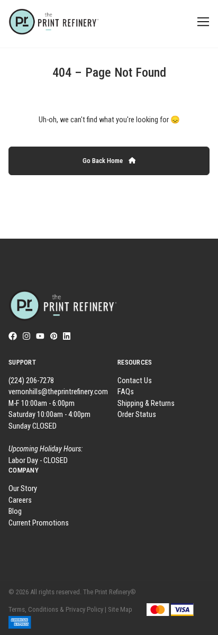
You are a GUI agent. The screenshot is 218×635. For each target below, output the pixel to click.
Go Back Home (103, 161)
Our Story (22, 488)
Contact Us (134, 380)
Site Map (120, 609)
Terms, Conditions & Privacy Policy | (57, 609)
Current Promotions (38, 523)
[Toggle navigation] (201, 22)
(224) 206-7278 (31, 380)
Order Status (136, 414)
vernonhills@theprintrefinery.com (58, 391)
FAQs (125, 391)
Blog (15, 511)
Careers (20, 500)
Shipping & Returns (146, 403)
